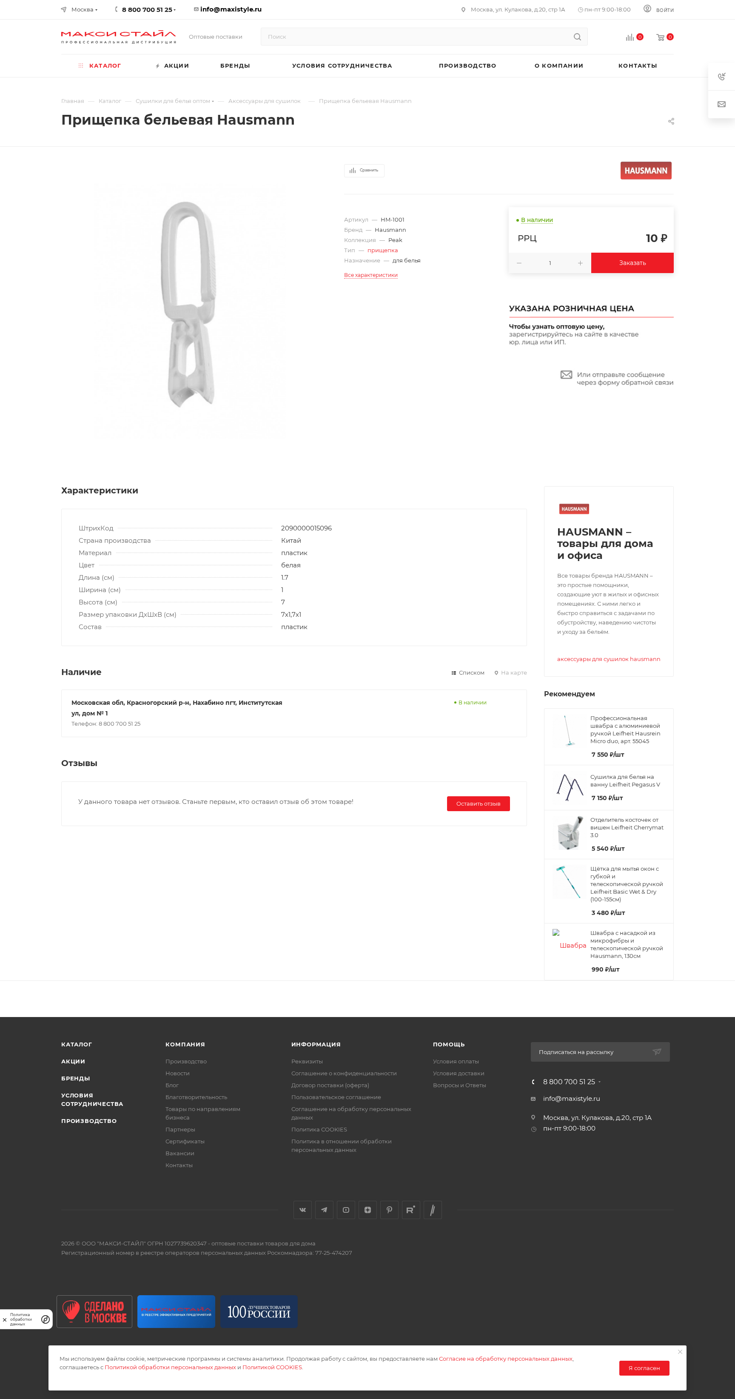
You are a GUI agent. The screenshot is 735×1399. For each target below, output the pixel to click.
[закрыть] (4, 1319)
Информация (316, 1044)
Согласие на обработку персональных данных (506, 1358)
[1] (190, 311)
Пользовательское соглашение (336, 1097)
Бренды (75, 1078)
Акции (73, 1061)
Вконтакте (302, 1210)
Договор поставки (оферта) (330, 1085)
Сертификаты (185, 1141)
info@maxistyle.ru (231, 9)
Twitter (433, 1210)
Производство (89, 1120)
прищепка (383, 250)
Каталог (76, 1044)
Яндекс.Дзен (368, 1210)
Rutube (411, 1210)
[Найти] (577, 37)
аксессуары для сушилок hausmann (609, 658)
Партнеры (180, 1129)
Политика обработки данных (21, 1319)
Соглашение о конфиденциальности (344, 1073)
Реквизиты (307, 1061)
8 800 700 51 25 (569, 1082)
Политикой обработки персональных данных (170, 1367)
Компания (185, 1044)
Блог (172, 1085)
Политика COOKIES (319, 1129)
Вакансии (179, 1153)
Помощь (449, 1044)
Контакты (179, 1165)
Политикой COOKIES (272, 1367)
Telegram (324, 1210)
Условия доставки (458, 1073)
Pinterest (389, 1210)
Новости (177, 1073)
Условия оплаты (456, 1061)
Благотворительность (196, 1097)
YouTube (346, 1210)
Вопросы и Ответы (459, 1085)
